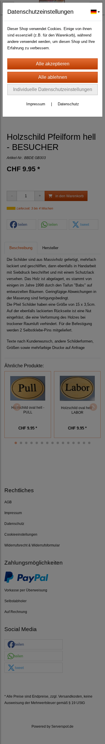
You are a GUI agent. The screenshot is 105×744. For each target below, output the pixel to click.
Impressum (35, 104)
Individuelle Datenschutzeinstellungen (52, 89)
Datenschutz (68, 104)
